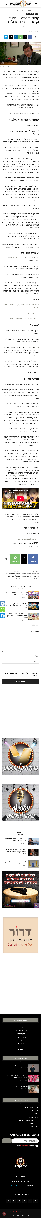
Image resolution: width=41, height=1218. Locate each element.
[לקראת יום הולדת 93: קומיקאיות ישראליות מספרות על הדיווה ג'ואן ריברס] (33, 616)
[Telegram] (6, 37)
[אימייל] (11, 37)
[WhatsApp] (20, 37)
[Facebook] (30, 37)
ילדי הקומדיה (15, 1211)
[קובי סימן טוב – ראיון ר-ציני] (33, 1089)
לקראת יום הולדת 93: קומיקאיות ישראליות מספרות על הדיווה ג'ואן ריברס (17, 616)
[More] (6, 559)
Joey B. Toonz (17, 476)
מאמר (29, 619)
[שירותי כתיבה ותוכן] (20, 938)
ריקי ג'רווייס (17, 159)
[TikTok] (19, 1201)
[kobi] (23, 27)
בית (38, 10)
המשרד (31, 543)
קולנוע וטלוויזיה (29, 13)
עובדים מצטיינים (14, 258)
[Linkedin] (16, 37)
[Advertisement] (20, 708)
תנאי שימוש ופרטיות (25, 1146)
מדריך (34, 10)
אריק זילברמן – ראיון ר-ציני (19, 1065)
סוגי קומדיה (14, 543)
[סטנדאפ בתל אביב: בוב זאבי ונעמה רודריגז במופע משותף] (33, 1078)
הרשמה (6, 1141)
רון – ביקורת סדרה (33, 313)
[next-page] (33, 624)
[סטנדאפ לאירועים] (20, 805)
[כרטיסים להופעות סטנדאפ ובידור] (20, 759)
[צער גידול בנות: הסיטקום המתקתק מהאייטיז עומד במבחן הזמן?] (33, 595)
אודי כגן (36, 347)
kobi (25, 27)
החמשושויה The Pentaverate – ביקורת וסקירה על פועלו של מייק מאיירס (16, 852)
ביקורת (30, 609)
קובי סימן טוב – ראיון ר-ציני (19, 1086)
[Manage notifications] (4, 1214)
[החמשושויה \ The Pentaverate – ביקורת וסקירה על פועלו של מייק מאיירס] (33, 852)
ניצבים (20, 543)
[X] (25, 37)
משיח (25, 543)
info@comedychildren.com (17, 1186)
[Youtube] (8, 1201)
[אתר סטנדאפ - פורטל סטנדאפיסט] (20, 892)
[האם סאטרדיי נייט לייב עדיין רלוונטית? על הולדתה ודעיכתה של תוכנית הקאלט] (33, 606)
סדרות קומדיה (31, 598)
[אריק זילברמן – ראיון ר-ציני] (33, 1068)
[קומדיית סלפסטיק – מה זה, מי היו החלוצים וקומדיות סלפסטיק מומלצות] (33, 864)
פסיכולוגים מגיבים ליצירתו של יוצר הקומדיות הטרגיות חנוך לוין (30, 576)
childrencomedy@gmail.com (28, 539)
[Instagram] (30, 1201)
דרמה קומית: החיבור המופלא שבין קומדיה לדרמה (13, 576)
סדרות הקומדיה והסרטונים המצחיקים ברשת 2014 (23, 319)
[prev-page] (37, 624)
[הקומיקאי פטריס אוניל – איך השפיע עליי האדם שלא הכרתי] (33, 841)
